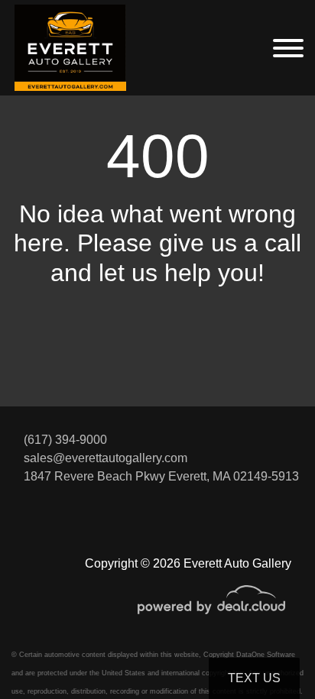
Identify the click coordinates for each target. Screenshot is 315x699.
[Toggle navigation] (288, 47)
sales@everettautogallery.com (105, 457)
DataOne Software (265, 655)
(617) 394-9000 (65, 439)
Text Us (254, 677)
